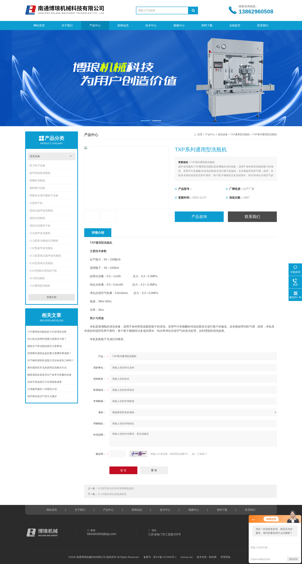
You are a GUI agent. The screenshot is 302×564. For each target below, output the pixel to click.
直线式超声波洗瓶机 (41, 210)
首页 (199, 134)
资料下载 (207, 25)
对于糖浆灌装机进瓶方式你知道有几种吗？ (50, 360)
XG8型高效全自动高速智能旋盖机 (116, 488)
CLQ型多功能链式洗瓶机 (44, 240)
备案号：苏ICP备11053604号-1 (159, 557)
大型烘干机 (36, 203)
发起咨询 (293, 559)
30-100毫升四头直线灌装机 (112, 494)
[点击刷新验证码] (138, 454)
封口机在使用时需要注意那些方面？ (47, 339)
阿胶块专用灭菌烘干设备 (44, 195)
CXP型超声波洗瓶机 (41, 248)
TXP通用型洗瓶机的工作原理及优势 (46, 332)
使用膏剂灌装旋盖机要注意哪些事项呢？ (49, 353)
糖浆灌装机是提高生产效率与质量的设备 (49, 374)
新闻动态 (123, 25)
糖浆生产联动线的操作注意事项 (44, 346)
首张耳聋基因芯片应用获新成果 (44, 382)
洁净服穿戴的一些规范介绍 (42, 389)
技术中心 (151, 25)
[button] (145, 120)
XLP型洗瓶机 (37, 278)
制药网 (212, 557)
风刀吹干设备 (37, 165)
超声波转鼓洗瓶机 (40, 173)
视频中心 (179, 25)
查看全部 (51, 297)
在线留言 (234, 25)
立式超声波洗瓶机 (40, 233)
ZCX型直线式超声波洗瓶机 (45, 255)
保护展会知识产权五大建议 (42, 396)
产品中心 (95, 25)
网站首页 (39, 25)
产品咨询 (199, 216)
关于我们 (67, 25)
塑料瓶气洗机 (37, 188)
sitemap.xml (187, 557)
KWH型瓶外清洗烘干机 (43, 270)
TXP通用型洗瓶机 (40, 285)
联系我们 (262, 25)
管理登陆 (225, 557)
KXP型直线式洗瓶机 (41, 263)
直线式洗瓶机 (37, 218)
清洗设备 (35, 156)
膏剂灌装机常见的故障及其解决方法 (47, 367)
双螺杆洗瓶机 (37, 180)
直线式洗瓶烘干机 (40, 225)
